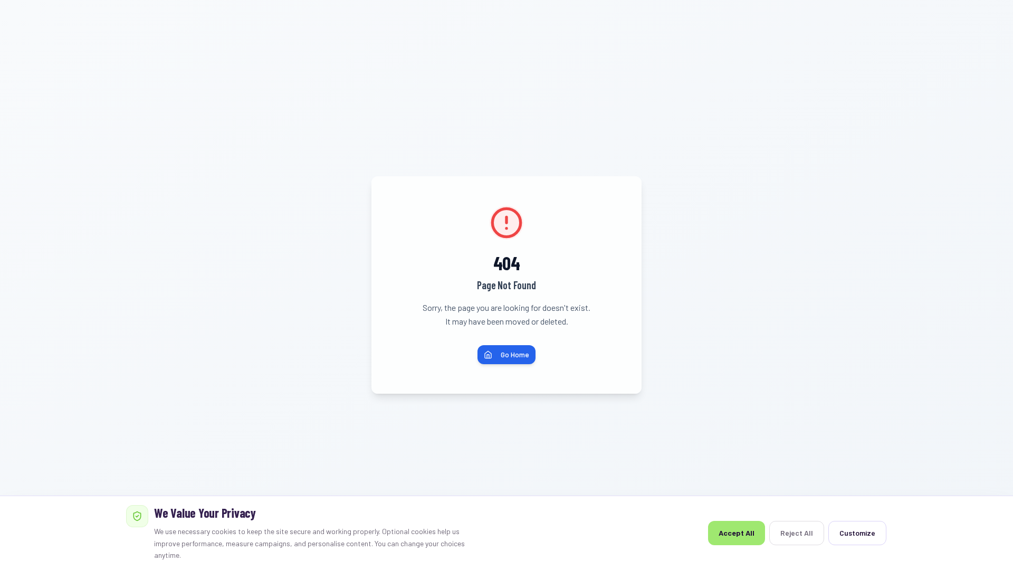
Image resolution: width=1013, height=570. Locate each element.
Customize (857, 532)
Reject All (796, 532)
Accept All (736, 532)
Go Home (515, 354)
